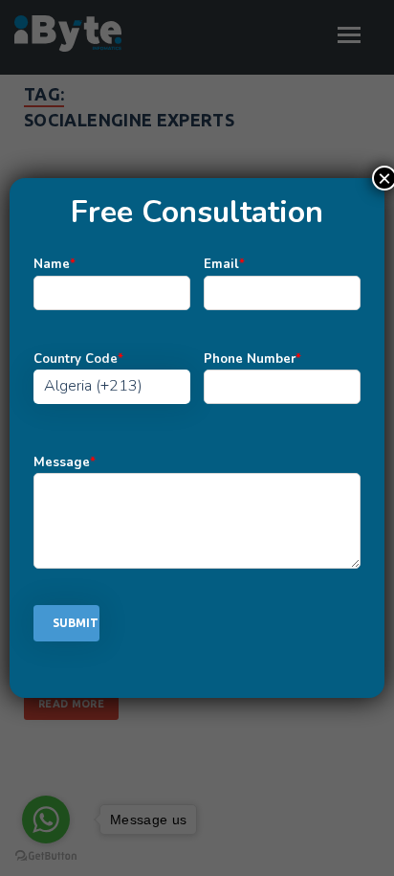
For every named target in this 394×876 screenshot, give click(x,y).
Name (54, 264)
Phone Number (252, 359)
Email (224, 264)
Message (64, 462)
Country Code (78, 359)
